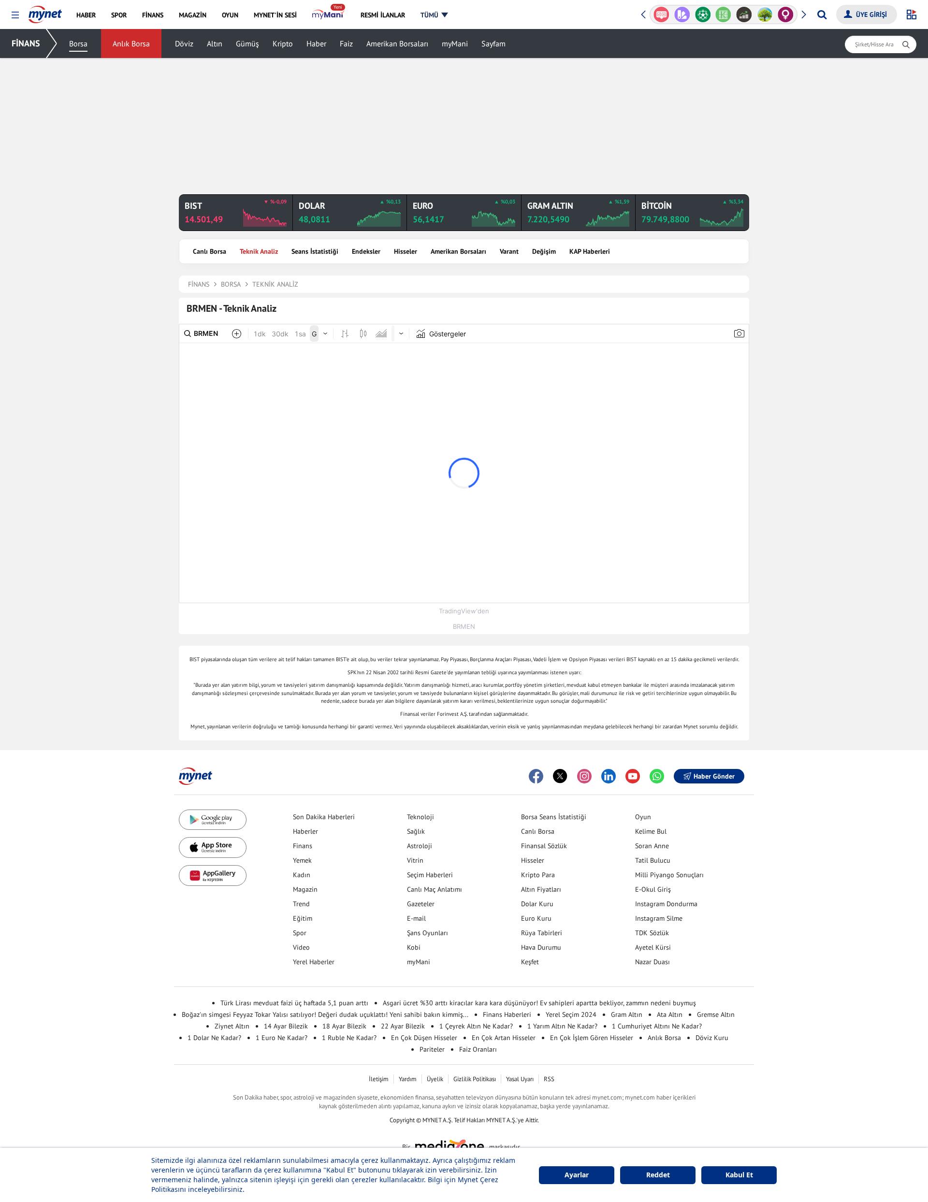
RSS (549, 1079)
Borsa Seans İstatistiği (553, 816)
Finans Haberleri (507, 1014)
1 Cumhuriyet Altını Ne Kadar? (657, 1026)
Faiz (346, 43)
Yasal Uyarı (520, 1079)
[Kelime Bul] (723, 14)
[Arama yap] (821, 14)
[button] (15, 15)
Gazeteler (421, 903)
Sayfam (493, 43)
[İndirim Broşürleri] (682, 14)
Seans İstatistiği (314, 251)
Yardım (408, 1079)
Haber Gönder (714, 776)
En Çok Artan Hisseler (504, 1037)
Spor (299, 932)
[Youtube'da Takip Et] (632, 776)
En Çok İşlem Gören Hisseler (591, 1037)
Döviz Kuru (712, 1037)
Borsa (78, 43)
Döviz (184, 43)
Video (301, 947)
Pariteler (432, 1049)
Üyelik (435, 1079)
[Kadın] (785, 14)
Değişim (544, 251)
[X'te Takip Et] (560, 776)
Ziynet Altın (232, 1026)
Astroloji (419, 845)
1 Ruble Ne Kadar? (349, 1037)
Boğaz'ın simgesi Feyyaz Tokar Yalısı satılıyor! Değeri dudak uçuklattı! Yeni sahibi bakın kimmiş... (325, 1014)
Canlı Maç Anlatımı (434, 889)
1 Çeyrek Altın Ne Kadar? (476, 1026)
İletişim (379, 1079)
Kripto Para (538, 874)
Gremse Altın (716, 1014)
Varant (509, 251)
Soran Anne (652, 845)
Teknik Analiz (259, 251)
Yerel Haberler (313, 961)
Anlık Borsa (131, 43)
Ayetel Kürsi (653, 947)
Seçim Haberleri (430, 874)
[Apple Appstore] (212, 847)
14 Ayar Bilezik (286, 1026)
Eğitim (302, 918)
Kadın (301, 874)
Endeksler (366, 251)
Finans (302, 845)
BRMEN (464, 626)
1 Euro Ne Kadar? (281, 1037)
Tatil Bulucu (652, 860)
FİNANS (26, 43)
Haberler (305, 831)
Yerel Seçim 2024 (571, 1014)
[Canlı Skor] (702, 14)
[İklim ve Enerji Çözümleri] (764, 14)
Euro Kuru (536, 918)
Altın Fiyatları (541, 889)
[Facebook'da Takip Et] (536, 776)
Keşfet (530, 961)
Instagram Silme (658, 918)
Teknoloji (420, 816)
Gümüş (247, 43)
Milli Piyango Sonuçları (669, 874)
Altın (214, 43)
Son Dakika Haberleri (324, 816)
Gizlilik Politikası (474, 1079)
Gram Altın (626, 1014)
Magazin (305, 889)
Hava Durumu (541, 947)
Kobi (413, 947)
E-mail (416, 918)
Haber (316, 43)
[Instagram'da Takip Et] (584, 776)
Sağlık (416, 831)
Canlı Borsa (209, 251)
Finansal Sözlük (544, 845)
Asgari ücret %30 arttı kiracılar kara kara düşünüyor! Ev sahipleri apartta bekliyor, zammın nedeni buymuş (539, 1003)
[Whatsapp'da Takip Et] (657, 776)
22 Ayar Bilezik (403, 1026)
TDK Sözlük (652, 932)
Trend (301, 903)
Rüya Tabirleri (541, 932)
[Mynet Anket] (661, 14)
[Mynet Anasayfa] (45, 11)
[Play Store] (212, 820)
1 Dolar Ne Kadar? (214, 1037)
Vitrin (415, 860)
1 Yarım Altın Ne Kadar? (562, 1026)
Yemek (302, 860)
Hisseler (405, 251)
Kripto (283, 43)
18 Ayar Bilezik (344, 1026)
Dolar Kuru (537, 903)
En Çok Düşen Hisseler (424, 1037)
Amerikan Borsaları (397, 43)
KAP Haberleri (589, 251)
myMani (455, 43)
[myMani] (328, 15)
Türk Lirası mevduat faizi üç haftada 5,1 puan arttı (294, 1003)
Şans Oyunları (427, 932)
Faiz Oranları (478, 1049)
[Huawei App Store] (212, 875)
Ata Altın (669, 1014)
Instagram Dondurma (666, 903)
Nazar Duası (652, 961)
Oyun (643, 816)
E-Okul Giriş (653, 889)
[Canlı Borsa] (744, 14)
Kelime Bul (651, 831)
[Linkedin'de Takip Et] (608, 776)
